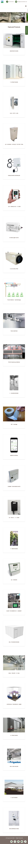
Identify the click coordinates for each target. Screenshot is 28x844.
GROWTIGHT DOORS (14, 51)
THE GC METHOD (14, 331)
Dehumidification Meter (14, 828)
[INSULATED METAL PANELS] (14, 663)
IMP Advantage (14, 424)
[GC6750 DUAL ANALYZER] (14, 507)
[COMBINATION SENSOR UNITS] (14, 476)
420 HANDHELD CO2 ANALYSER (14, 206)
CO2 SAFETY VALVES (14, 113)
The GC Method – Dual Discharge (14, 299)
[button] (25, 6)
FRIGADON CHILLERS (14, 766)
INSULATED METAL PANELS (14, 673)
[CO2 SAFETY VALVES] (14, 103)
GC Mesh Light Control (14, 237)
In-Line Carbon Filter (14, 268)
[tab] (10, 21)
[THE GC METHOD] (14, 320)
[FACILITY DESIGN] (14, 787)
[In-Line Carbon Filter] (14, 258)
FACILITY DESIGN (14, 797)
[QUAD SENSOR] (14, 569)
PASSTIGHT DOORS (14, 82)
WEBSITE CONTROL (14, 455)
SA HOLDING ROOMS (14, 393)
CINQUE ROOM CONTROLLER (14, 175)
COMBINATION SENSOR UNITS (14, 486)
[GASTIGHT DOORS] (14, 725)
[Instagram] (15, 841)
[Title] (2, 2)
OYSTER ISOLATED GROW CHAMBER (14, 704)
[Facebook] (11, 841)
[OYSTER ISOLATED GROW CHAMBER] (14, 694)
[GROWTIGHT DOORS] (14, 41)
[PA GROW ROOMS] (14, 538)
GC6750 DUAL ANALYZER (14, 517)
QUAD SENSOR (14, 579)
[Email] (22, 841)
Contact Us (26, 30)
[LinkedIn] (18, 841)
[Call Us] (25, 841)
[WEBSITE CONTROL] (14, 445)
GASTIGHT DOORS (14, 735)
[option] (7, 17)
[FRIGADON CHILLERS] (14, 756)
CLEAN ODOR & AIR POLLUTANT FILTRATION (14, 144)
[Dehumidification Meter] (14, 818)
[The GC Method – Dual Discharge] (14, 289)
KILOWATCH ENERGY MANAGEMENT (14, 611)
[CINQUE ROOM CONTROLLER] (14, 165)
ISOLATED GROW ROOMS (14, 642)
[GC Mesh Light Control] (14, 227)
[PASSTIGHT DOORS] (14, 72)
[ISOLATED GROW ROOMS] (14, 632)
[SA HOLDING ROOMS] (14, 383)
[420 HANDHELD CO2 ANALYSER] (14, 196)
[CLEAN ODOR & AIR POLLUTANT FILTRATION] (14, 134)
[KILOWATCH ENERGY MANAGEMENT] (14, 600)
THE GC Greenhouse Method (14, 362)
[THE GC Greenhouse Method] (14, 352)
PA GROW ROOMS (14, 548)
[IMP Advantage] (14, 414)
